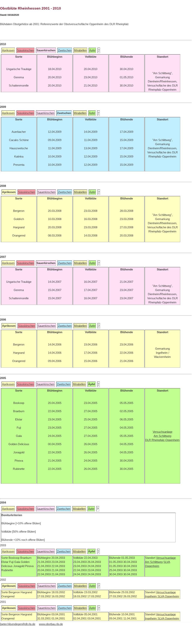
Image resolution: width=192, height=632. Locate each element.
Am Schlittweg (154, 561)
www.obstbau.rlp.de (51, 624)
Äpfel (92, 50)
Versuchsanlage (166, 557)
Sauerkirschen (45, 113)
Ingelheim (151, 596)
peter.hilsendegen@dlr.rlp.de (18, 624)
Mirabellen (80, 50)
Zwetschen (64, 50)
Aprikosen (8, 50)
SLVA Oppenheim (168, 596)
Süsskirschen (25, 50)
